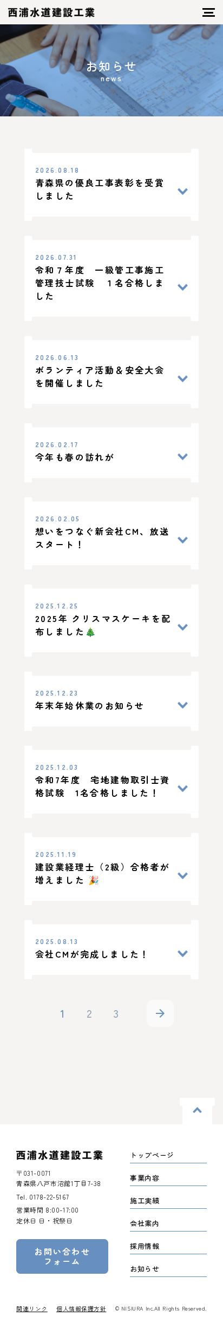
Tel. (42, 1196)
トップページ (152, 1155)
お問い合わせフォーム (62, 1256)
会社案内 (145, 1223)
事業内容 (145, 1178)
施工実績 (145, 1200)
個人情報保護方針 (81, 1308)
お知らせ (145, 1268)
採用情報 (145, 1246)
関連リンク (32, 1308)
